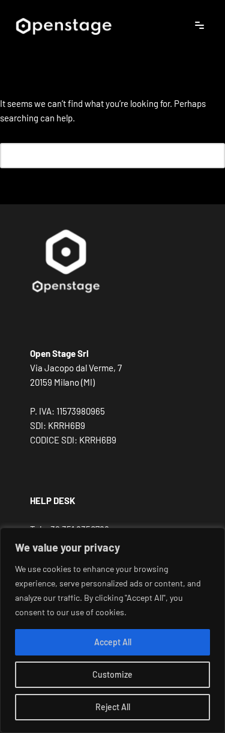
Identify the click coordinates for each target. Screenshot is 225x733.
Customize (112, 674)
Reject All (112, 707)
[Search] (211, 155)
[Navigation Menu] (199, 25)
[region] (112, 630)
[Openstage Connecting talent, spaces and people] (63, 25)
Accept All (112, 642)
